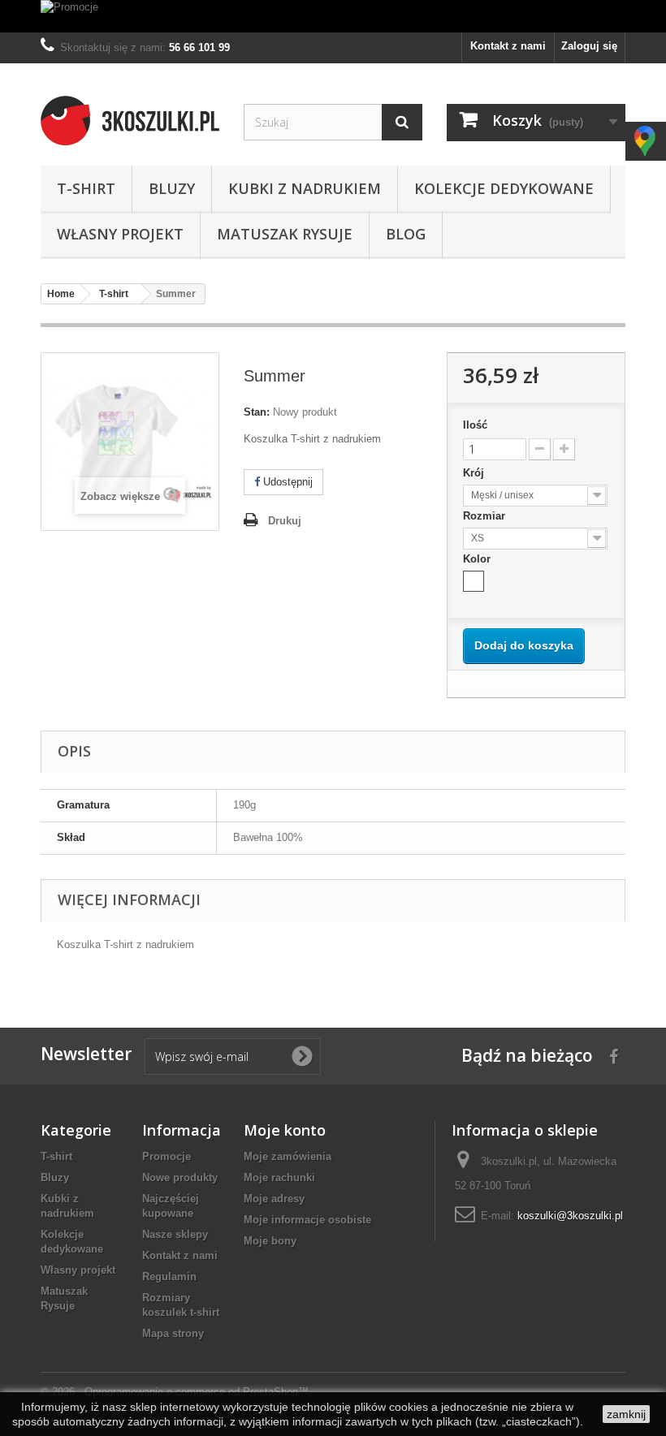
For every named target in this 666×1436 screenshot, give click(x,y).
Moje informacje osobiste (307, 1220)
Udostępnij (286, 482)
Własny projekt (120, 234)
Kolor (478, 559)
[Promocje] (333, 16)
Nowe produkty (180, 1177)
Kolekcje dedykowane (504, 188)
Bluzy (172, 188)
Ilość (475, 425)
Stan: (257, 412)
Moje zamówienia (287, 1156)
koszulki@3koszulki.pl (570, 1216)
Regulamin (169, 1276)
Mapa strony (173, 1333)
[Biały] (473, 581)
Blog (406, 234)
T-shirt (86, 188)
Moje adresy (274, 1198)
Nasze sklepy (175, 1234)
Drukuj (284, 521)
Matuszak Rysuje (284, 234)
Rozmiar (485, 516)
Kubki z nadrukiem (304, 188)
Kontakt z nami (508, 46)
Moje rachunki (279, 1177)
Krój (475, 473)
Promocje (166, 1156)
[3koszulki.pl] (130, 120)
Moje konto (285, 1130)
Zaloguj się (589, 46)
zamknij (626, 1414)
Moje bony (270, 1241)
